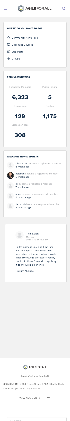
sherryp (19, 194)
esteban (19, 173)
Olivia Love (21, 163)
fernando (20, 204)
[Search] (64, 8)
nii (16, 183)
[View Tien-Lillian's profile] (19, 235)
